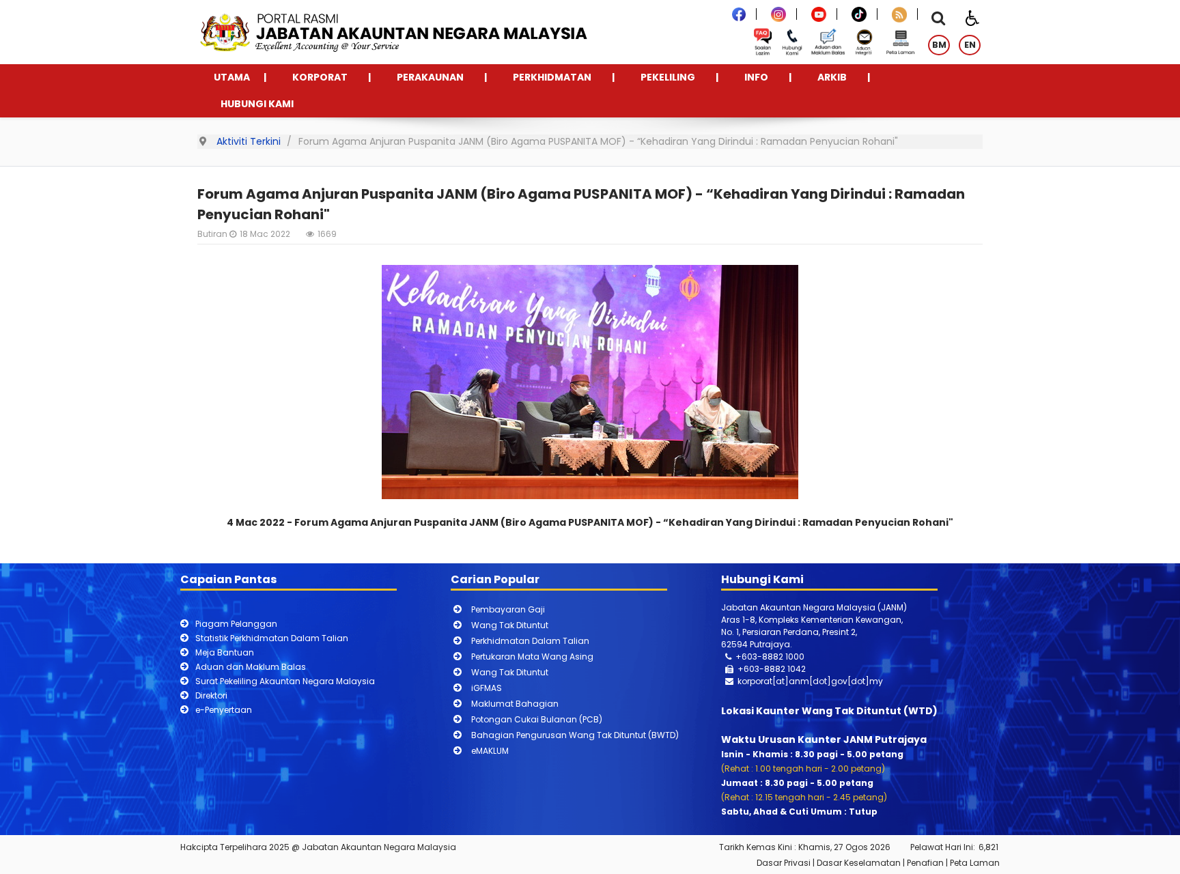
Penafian (925, 863)
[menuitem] (232, 77)
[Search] (938, 20)
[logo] (396, 32)
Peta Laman (975, 863)
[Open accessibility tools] (972, 17)
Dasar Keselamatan (859, 863)
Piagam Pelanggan (236, 624)
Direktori (211, 695)
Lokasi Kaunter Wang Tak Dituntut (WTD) (829, 711)
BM (939, 45)
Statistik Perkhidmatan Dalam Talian (271, 638)
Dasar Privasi (784, 863)
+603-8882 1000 (769, 656)
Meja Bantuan (224, 652)
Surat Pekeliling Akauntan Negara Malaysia (285, 681)
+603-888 (759, 669)
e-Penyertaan (223, 710)
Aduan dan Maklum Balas (250, 667)
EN (970, 45)
